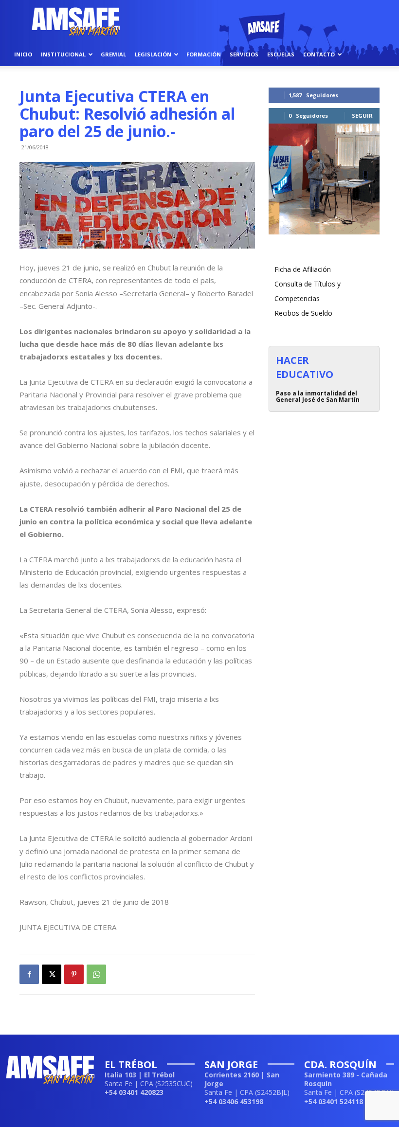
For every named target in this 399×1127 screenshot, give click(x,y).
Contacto (319, 54)
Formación (203, 54)
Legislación (153, 54)
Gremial (113, 54)
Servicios (244, 54)
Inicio (23, 54)
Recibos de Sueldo (303, 313)
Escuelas (280, 54)
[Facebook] (29, 974)
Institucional (63, 54)
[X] (51, 974)
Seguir (362, 115)
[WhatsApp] (96, 974)
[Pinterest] (74, 974)
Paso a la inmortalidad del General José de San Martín (318, 396)
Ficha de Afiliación (302, 269)
